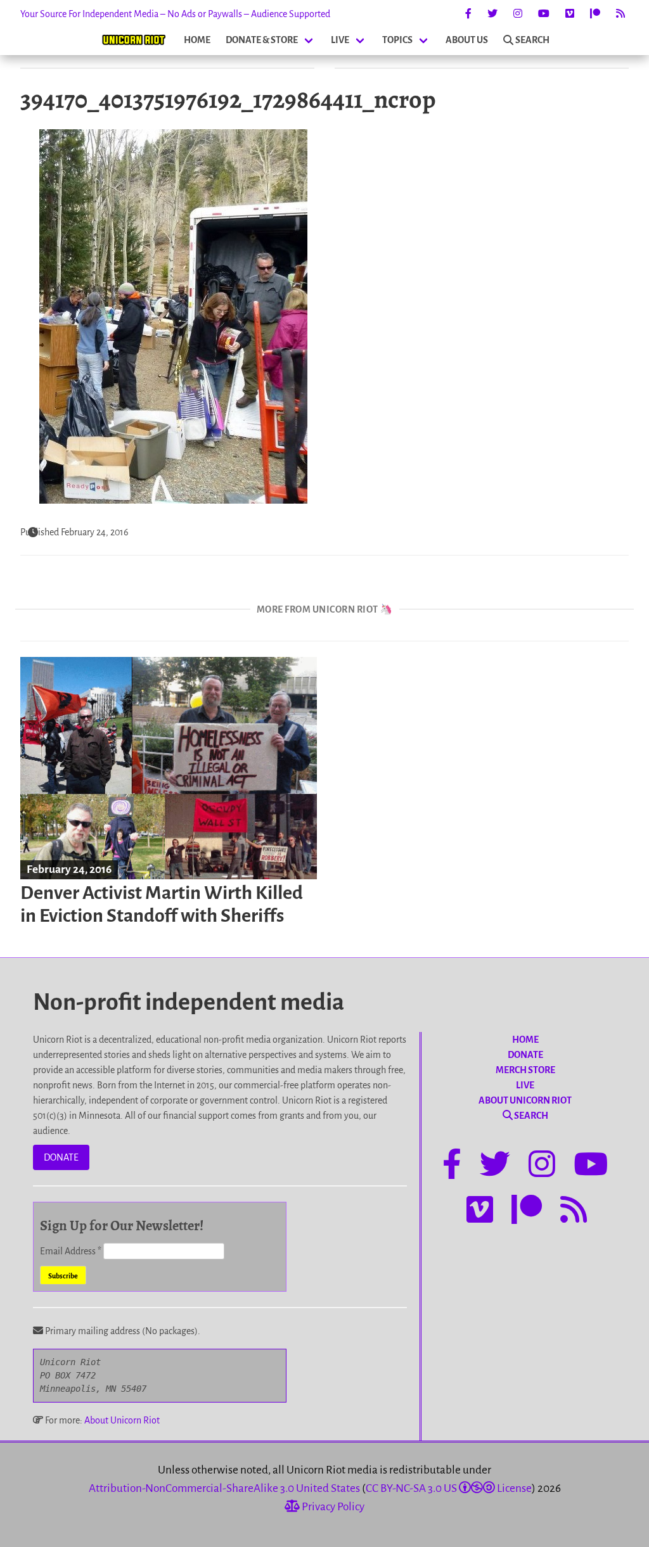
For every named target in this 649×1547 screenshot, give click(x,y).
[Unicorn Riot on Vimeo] (570, 14)
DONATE (61, 1157)
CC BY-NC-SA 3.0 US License (449, 1488)
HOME (197, 40)
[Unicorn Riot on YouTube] (543, 14)
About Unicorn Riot (122, 1420)
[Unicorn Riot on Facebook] (468, 14)
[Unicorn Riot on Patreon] (595, 14)
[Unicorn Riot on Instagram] (518, 14)
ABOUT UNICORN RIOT (525, 1100)
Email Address (70, 1251)
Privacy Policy (332, 1507)
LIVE (340, 40)
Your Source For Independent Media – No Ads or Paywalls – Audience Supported (175, 14)
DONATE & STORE (262, 40)
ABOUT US (467, 40)
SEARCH (532, 40)
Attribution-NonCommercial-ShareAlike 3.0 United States (224, 1488)
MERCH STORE (525, 1070)
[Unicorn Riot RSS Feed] (620, 14)
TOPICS (397, 40)
